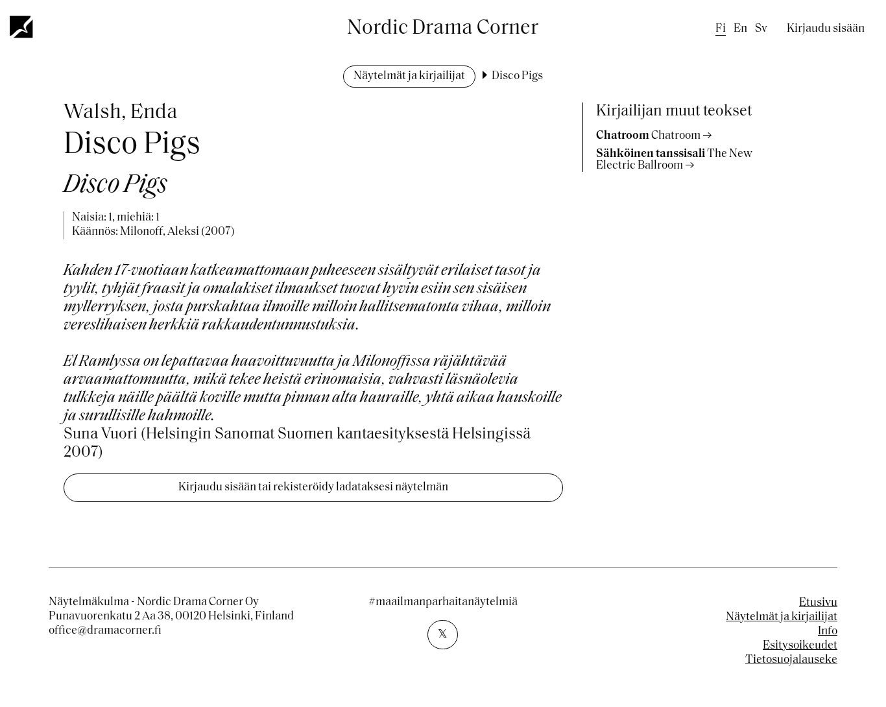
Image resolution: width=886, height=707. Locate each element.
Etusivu (818, 603)
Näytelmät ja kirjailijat (409, 76)
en (740, 29)
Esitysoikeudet (800, 646)
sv (761, 29)
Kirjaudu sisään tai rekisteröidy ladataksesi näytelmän (313, 488)
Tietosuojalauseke (791, 660)
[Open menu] (22, 26)
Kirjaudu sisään (826, 29)
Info (827, 632)
